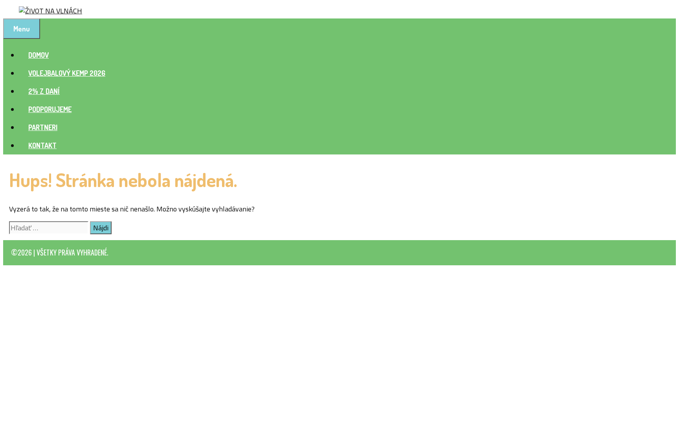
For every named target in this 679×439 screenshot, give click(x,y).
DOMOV (38, 55)
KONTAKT (42, 145)
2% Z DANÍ (44, 91)
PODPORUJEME (50, 109)
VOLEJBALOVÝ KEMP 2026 (66, 73)
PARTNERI (42, 127)
